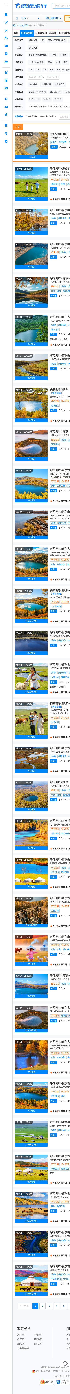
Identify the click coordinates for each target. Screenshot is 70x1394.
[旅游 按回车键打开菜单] (6, 38)
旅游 (14, 25)
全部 (16, 33)
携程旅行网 (31, 5)
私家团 (52, 33)
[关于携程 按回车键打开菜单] (6, 141)
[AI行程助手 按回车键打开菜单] (6, 72)
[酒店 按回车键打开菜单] (6, 14)
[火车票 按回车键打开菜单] (6, 30)
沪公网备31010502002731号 (49, 1371)
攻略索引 (38, 1335)
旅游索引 (21, 1344)
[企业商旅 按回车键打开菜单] (6, 125)
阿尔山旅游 (23, 25)
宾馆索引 (21, 1335)
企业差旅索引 (23, 1348)
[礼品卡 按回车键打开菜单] (6, 106)
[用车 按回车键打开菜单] (6, 61)
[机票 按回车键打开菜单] (6, 22)
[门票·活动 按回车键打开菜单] (6, 45)
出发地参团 (27, 33)
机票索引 (21, 1339)
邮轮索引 (38, 1344)
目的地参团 (41, 33)
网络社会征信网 (65, 1382)
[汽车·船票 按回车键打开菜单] (6, 53)
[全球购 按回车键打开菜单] (6, 99)
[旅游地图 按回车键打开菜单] (6, 88)
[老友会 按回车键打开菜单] (6, 133)
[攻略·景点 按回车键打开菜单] (6, 80)
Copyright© (46, 1367)
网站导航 (38, 1339)
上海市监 (49, 1382)
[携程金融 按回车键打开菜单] (6, 114)
